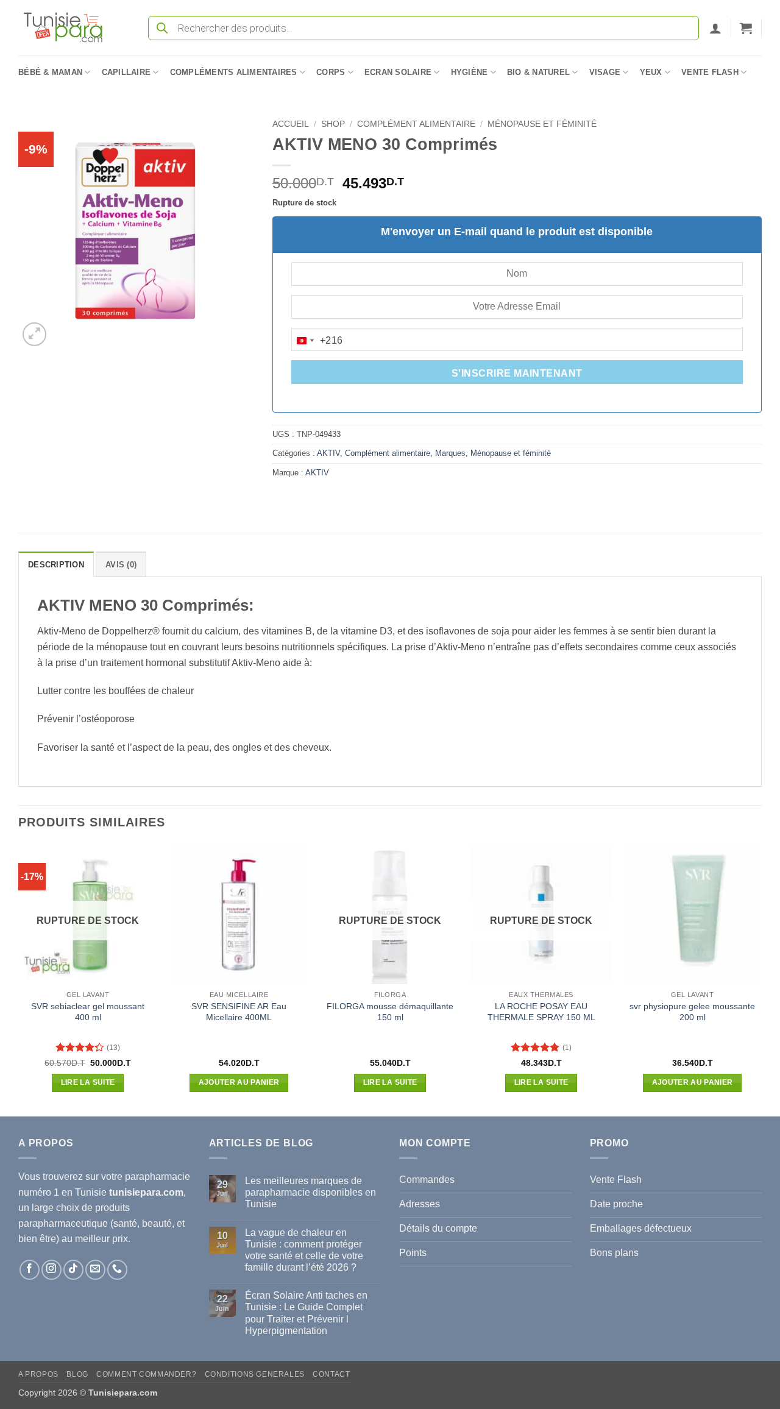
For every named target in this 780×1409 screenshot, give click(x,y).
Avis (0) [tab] (120, 564)
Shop (333, 124)
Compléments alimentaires (233, 72)
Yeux (651, 72)
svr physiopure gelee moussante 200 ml (692, 1012)
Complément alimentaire (416, 124)
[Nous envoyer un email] (95, 1270)
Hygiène (469, 72)
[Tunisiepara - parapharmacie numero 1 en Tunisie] (68, 27)
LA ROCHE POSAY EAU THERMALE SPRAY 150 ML (541, 1012)
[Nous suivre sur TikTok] (73, 1270)
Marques (450, 453)
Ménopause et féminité (542, 124)
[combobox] (317, 340)
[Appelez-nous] (117, 1270)
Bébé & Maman (50, 72)
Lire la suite (88, 1082)
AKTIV (328, 453)
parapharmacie (157, 1176)
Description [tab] (56, 564)
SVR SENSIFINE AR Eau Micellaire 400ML (238, 1012)
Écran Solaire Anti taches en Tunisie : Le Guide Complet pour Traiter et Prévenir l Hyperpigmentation (306, 1313)
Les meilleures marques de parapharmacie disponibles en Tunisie (310, 1192)
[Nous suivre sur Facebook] (30, 1270)
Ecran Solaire (397, 72)
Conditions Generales (255, 1374)
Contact (331, 1374)
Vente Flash (710, 72)
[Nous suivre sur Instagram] (51, 1270)
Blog (77, 1374)
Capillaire (126, 72)
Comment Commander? (146, 1374)
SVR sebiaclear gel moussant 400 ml (87, 1012)
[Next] (761, 979)
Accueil (290, 124)
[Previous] (19, 979)
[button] (715, 28)
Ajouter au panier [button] (239, 1082)
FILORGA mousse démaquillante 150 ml (390, 1012)
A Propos (38, 1374)
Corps (330, 72)
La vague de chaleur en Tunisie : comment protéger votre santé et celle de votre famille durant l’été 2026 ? (304, 1250)
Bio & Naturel (538, 72)
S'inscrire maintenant (517, 373)
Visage (605, 72)
